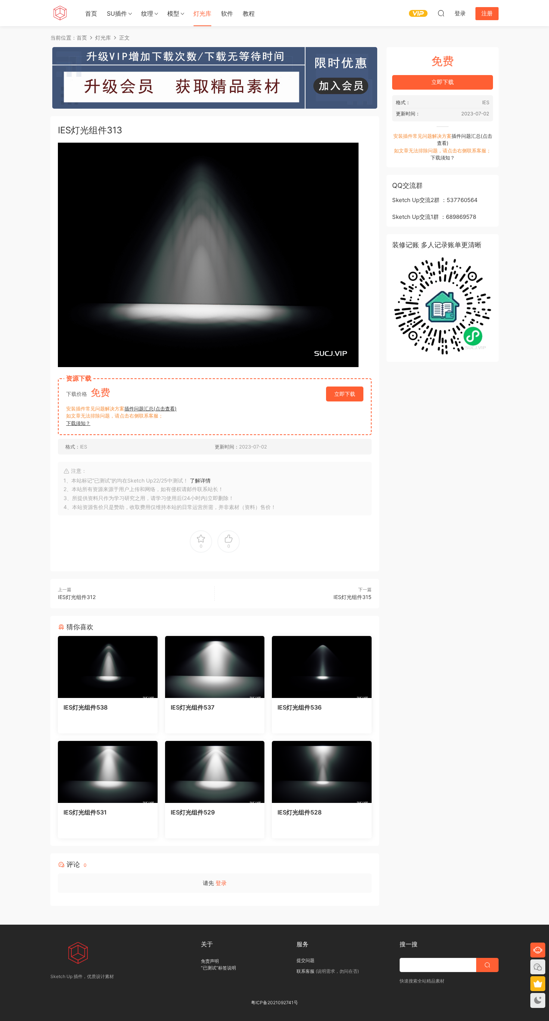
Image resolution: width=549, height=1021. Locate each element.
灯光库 (202, 13)
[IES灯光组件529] (215, 772)
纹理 (147, 13)
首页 (91, 13)
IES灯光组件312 (77, 597)
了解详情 (200, 480)
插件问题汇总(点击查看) (150, 409)
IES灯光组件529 (193, 812)
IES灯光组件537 (192, 707)
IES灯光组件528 (299, 812)
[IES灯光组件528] (322, 772)
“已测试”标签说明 (218, 968)
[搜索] (441, 13)
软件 (227, 13)
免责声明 (210, 961)
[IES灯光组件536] (322, 667)
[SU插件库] (59, 13)
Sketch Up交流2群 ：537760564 (435, 200)
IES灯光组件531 (85, 812)
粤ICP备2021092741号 (274, 1002)
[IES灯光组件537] (215, 667)
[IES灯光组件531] (108, 772)
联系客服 (305, 971)
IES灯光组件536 (299, 707)
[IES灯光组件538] (108, 667)
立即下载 (344, 394)
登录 (221, 883)
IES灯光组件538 (85, 707)
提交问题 (305, 960)
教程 (249, 13)
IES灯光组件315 (353, 597)
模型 (173, 13)
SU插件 (117, 13)
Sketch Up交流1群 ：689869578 (434, 216)
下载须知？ (78, 423)
